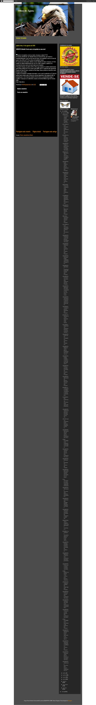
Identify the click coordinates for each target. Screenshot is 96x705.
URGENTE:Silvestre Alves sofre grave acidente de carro (66, 433)
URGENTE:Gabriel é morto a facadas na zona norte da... (66, 413)
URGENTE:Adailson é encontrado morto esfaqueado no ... (66, 666)
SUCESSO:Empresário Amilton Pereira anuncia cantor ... (65, 328)
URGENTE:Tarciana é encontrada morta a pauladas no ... (65, 492)
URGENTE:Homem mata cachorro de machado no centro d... (65, 177)
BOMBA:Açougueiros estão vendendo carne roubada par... (65, 391)
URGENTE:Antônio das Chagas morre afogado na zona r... (65, 503)
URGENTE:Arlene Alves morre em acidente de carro (65, 453)
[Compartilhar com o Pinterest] (46, 85)
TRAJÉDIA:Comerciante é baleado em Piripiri (65, 310)
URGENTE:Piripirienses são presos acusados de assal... (66, 238)
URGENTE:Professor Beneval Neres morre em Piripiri (65, 210)
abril (64, 679)
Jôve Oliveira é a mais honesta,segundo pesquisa (65, 482)
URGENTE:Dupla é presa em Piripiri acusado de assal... (66, 146)
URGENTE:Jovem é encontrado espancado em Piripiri (65, 280)
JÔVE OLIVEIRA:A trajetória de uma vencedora (65, 443)
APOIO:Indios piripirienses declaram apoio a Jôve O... (65, 423)
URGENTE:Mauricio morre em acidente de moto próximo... (66, 557)
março (64, 681)
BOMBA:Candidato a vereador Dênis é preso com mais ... (66, 536)
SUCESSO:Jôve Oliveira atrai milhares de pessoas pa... (66, 129)
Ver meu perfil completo (74, 120)
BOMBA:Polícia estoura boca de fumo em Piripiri (66, 138)
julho (64, 673)
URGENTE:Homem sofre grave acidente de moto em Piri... (65, 655)
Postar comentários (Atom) (26, 135)
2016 (63, 111)
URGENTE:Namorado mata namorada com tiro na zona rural (66, 290)
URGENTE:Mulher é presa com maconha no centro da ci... (66, 635)
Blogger (70, 700)
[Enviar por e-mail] (40, 85)
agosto (65, 112)
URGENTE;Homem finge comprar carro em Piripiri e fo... (66, 259)
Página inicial (37, 131)
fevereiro (65, 684)
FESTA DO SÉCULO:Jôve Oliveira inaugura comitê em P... (66, 155)
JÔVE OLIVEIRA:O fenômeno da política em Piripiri (66, 624)
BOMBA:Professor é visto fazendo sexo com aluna (65, 318)
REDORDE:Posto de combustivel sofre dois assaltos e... (65, 189)
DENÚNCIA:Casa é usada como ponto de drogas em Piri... (65, 118)
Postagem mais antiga (50, 131)
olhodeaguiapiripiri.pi (75, 117)
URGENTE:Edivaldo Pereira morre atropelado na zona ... (65, 473)
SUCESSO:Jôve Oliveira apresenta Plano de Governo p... (66, 229)
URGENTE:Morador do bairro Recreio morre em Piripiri (66, 381)
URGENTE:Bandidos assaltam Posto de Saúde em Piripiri (65, 270)
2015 (63, 691)
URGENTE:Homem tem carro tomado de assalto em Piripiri (65, 248)
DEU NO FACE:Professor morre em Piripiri (65, 219)
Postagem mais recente (23, 131)
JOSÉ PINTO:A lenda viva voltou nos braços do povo (66, 575)
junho (64, 675)
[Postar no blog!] (42, 85)
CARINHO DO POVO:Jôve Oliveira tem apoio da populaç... (65, 402)
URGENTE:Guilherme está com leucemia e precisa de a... (66, 603)
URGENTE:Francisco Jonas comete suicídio (65, 566)
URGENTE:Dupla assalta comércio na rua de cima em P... (65, 359)
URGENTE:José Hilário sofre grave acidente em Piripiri (65, 166)
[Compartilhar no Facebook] (44, 85)
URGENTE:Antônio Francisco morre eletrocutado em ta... (65, 300)
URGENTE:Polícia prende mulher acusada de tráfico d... (65, 547)
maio (64, 677)
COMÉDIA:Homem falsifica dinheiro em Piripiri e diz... (65, 199)
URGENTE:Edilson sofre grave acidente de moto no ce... (65, 350)
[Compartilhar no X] (43, 85)
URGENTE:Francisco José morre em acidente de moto (65, 613)
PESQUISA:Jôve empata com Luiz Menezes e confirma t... (66, 525)
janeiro (65, 687)
